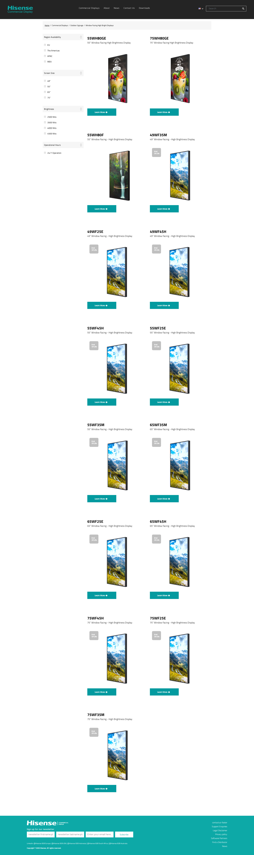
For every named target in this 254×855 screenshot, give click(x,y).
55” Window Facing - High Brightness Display (109, 139)
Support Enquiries (219, 826)
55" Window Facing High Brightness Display (109, 42)
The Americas (53, 50)
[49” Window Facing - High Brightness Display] (117, 271)
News (224, 846)
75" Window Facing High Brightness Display (171, 42)
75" (49, 97)
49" (49, 80)
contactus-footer (219, 822)
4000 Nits (51, 128)
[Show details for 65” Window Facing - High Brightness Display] (179, 465)
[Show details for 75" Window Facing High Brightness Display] (179, 78)
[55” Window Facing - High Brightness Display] (117, 368)
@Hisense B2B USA (59, 843)
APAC (49, 56)
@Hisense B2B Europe (42, 843)
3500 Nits (51, 122)
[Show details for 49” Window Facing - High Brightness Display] (179, 175)
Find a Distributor (219, 842)
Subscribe (124, 834)
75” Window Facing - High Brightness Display (109, 622)
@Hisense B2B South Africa (97, 843)
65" (49, 92)
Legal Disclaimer (220, 830)
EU (48, 45)
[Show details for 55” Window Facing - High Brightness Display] (117, 175)
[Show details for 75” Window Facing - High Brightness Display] (117, 755)
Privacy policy (221, 834)
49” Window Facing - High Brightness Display (172, 139)
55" (49, 86)
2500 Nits (51, 116)
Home (47, 25)
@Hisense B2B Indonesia (76, 843)
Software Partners (219, 838)
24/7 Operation (54, 152)
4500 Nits (51, 133)
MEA (49, 61)
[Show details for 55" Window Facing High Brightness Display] (117, 78)
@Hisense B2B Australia (118, 843)
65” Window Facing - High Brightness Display (172, 429)
